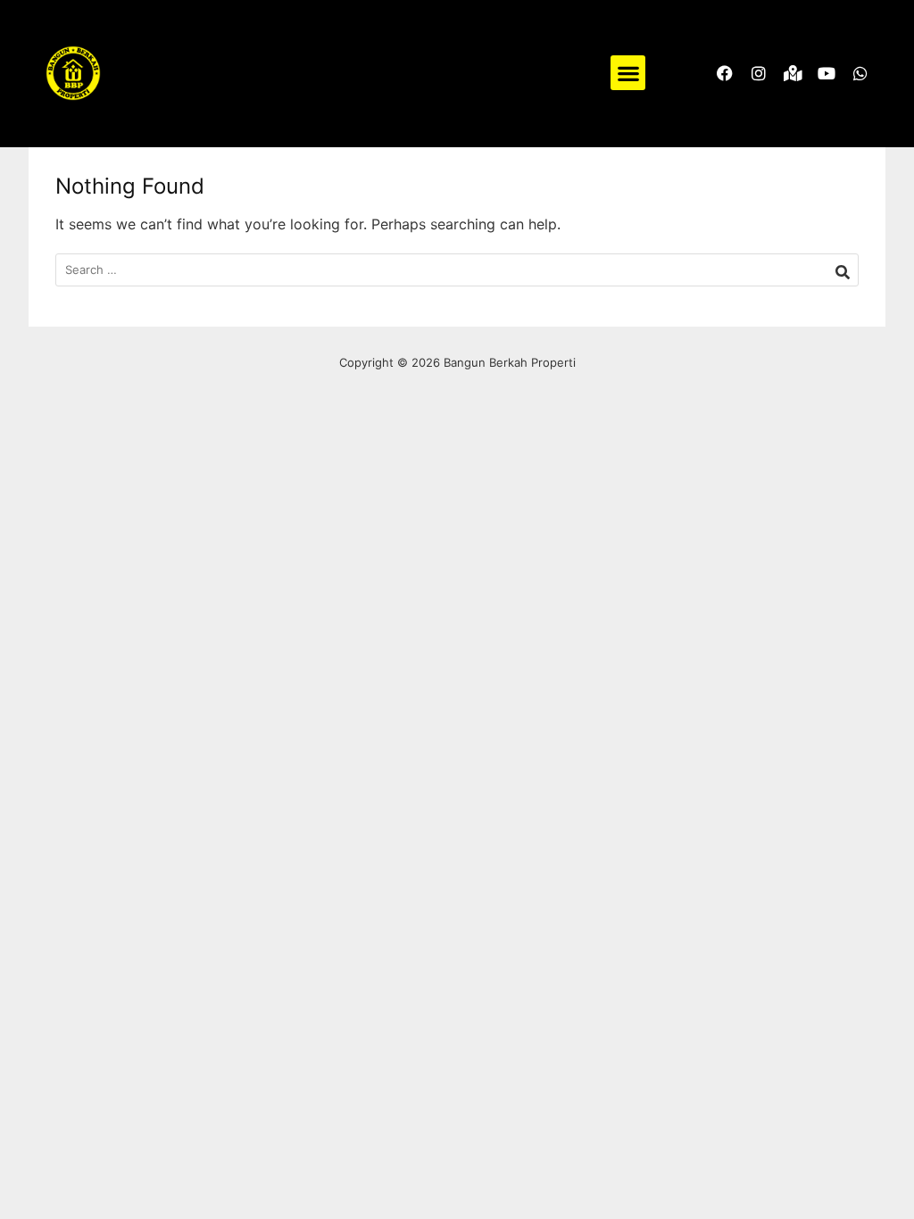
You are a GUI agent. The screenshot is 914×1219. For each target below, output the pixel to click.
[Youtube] (826, 73)
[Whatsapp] (860, 73)
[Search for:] (457, 269)
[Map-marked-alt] (793, 73)
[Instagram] (759, 73)
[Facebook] (725, 73)
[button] (628, 72)
